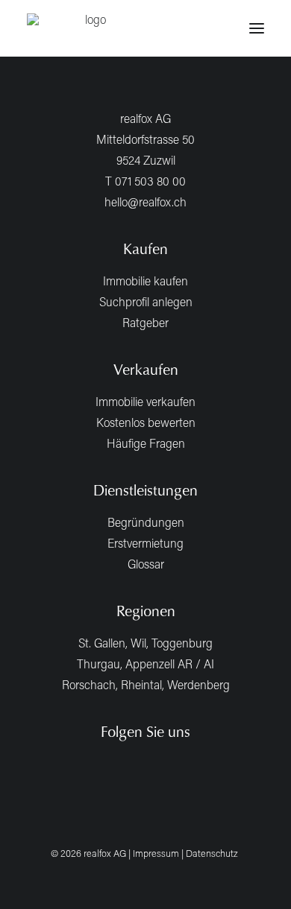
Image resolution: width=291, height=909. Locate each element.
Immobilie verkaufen (145, 401)
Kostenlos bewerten (145, 422)
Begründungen (145, 522)
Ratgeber (145, 322)
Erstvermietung (145, 543)
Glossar (146, 563)
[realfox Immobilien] (89, 28)
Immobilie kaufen (145, 280)
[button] (256, 28)
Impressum (156, 853)
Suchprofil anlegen (146, 301)
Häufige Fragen (146, 443)
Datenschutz (212, 853)
